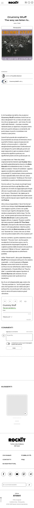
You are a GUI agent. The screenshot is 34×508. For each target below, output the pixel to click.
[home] (14, 2)
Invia (14, 348)
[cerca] (29, 2)
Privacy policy (21, 502)
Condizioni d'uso (13, 502)
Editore (16, 494)
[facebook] (3, 474)
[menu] (2, 2)
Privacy (1, 500)
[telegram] (30, 474)
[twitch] (24, 474)
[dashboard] (32, 2)
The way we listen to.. (9, 308)
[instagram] (10, 474)
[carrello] (26, 2)
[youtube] (17, 474)
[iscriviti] (29, 485)
